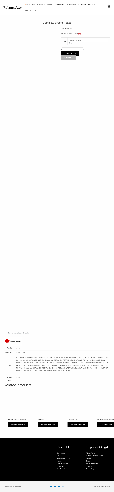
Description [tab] (11, 333)
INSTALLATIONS (92, 4)
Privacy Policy (90, 453)
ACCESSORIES (82, 4)
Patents (88, 458)
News (59, 461)
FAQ (58, 455)
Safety (88, 461)
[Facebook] (51, 486)
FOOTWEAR (40, 4)
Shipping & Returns (92, 463)
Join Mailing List (91, 469)
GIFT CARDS (28, 11)
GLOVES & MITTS (71, 4)
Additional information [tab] (22, 333)
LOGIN (34, 11)
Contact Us (89, 466)
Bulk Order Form (62, 469)
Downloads (60, 466)
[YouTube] (59, 486)
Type (64, 41)
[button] (44, 4)
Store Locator (61, 453)
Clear (70, 43)
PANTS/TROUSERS (60, 4)
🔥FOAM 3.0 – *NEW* (30, 4)
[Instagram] (63, 486)
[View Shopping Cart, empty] (109, 8)
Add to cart (70, 54)
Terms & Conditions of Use (94, 455)
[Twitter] (55, 486)
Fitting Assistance (62, 463)
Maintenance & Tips (63, 458)
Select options (18, 425)
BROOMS (49, 4)
